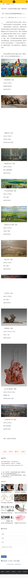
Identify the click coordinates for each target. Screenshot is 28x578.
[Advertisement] (14, 120)
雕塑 (2, 31)
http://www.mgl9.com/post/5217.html (14, 465)
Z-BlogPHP (9, 574)
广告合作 (19, 571)
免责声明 (25, 571)
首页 (4, 4)
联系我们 (8, 571)
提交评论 (4, 556)
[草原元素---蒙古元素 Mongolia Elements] (0, 4)
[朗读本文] (2, 23)
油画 (23, 29)
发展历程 (13, 571)
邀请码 (2, 571)
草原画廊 (8, 4)
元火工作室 (5, 17)
